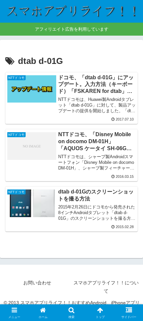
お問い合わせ (37, 282)
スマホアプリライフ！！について (106, 287)
